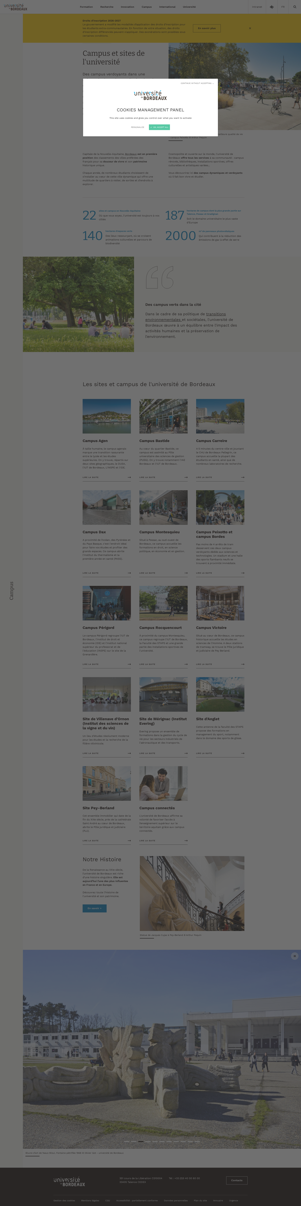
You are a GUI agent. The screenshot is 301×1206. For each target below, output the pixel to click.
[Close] (150, 603)
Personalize (137, 127)
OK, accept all (160, 127)
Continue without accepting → (197, 83)
